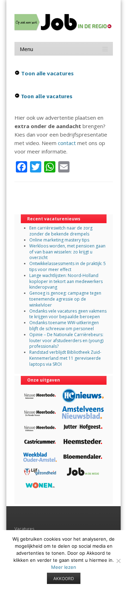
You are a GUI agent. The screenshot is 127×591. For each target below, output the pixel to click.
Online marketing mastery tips (59, 240)
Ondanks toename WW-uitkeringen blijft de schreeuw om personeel (64, 326)
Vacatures (24, 529)
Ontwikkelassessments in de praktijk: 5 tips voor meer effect (67, 266)
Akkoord (63, 578)
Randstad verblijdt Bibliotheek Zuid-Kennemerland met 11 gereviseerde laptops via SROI (65, 358)
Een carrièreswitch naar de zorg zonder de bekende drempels (60, 231)
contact (67, 142)
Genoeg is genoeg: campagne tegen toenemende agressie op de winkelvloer (65, 299)
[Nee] (118, 560)
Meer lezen (63, 567)
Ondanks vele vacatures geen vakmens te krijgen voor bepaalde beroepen (68, 314)
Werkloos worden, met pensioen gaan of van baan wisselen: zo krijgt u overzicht (67, 252)
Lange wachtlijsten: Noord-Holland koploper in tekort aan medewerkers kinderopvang (66, 281)
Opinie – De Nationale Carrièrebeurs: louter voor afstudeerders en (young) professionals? (66, 341)
